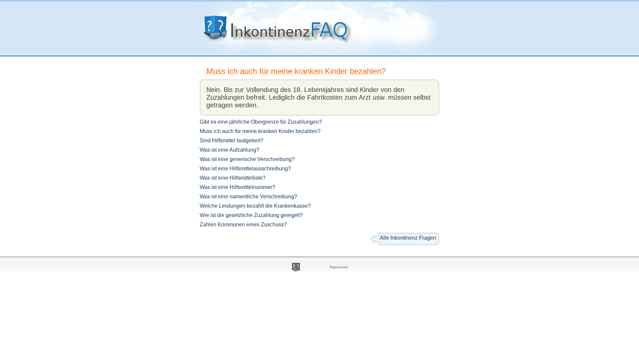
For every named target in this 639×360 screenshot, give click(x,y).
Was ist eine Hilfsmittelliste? (233, 178)
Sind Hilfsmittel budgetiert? (231, 140)
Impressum (338, 267)
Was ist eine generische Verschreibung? (247, 159)
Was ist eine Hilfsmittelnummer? (237, 187)
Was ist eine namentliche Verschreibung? (248, 196)
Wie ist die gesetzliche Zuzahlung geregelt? (251, 215)
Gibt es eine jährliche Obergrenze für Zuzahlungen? (261, 122)
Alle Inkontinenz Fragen (408, 238)
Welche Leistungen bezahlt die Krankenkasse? (255, 206)
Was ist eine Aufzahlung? (229, 150)
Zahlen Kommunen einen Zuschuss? (243, 224)
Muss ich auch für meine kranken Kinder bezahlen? (296, 71)
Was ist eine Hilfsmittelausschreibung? (245, 168)
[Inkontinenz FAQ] (273, 46)
